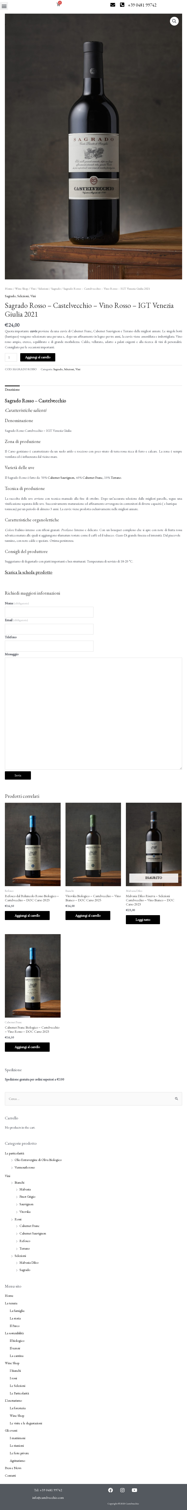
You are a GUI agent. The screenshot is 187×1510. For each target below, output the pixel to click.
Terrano (116, 477)
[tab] (12, 390)
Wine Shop (21, 288)
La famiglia (17, 1310)
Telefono (11, 637)
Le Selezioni (17, 1385)
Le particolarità (14, 1153)
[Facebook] (110, 1490)
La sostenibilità (14, 1333)
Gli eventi (11, 1430)
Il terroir (15, 1348)
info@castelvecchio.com (48, 1497)
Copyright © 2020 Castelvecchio (123, 1503)
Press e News (13, 1468)
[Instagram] (122, 1490)
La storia (15, 1318)
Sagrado (56, 288)
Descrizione (12, 389)
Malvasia (25, 1189)
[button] (4, 6)
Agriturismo (17, 1460)
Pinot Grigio (27, 1196)
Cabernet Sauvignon (61, 477)
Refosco (24, 1241)
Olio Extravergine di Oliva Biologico (38, 1160)
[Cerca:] (93, 1098)
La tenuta (11, 1303)
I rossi (13, 1378)
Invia (18, 775)
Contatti (10, 1475)
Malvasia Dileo (28, 1262)
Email (16, 620)
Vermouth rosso (25, 1167)
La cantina (16, 1355)
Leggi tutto (143, 919)
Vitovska (24, 1211)
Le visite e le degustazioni (26, 1423)
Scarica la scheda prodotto (28, 572)
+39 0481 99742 (142, 5)
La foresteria (18, 1408)
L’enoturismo (13, 1400)
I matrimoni (17, 1438)
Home (8, 288)
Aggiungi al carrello (37, 357)
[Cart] (58, 4)
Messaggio (12, 654)
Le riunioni (17, 1445)
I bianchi (15, 1370)
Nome (17, 603)
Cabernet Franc (93, 477)
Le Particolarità (19, 1393)
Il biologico (17, 1340)
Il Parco (14, 1326)
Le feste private (19, 1453)
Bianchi (19, 1182)
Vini (33, 288)
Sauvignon (26, 1204)
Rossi (18, 1219)
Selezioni (43, 288)
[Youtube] (134, 1490)
